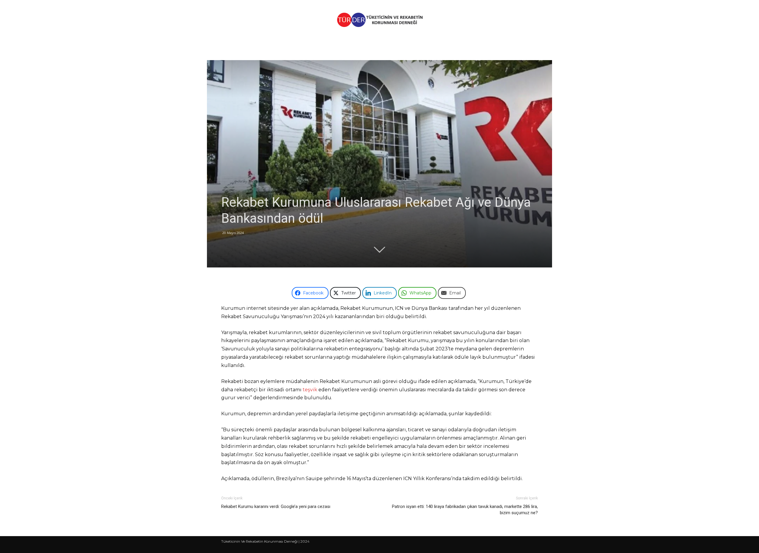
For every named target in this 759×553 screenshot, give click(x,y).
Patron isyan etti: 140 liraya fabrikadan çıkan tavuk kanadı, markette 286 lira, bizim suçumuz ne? (465, 509)
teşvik (310, 389)
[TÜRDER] (379, 19)
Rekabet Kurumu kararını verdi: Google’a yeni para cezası (275, 506)
